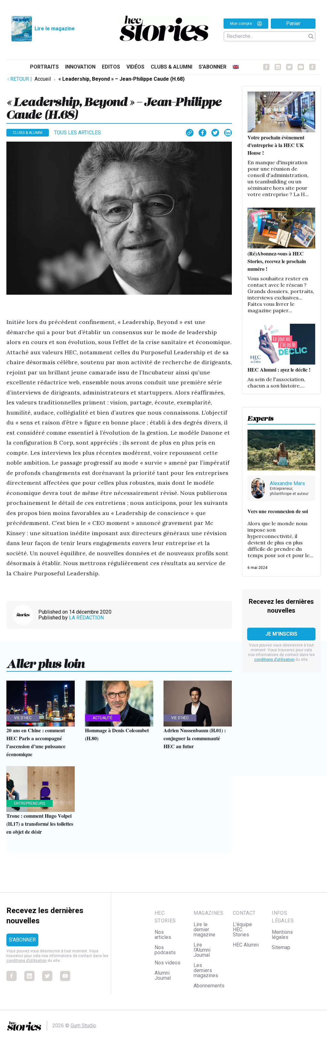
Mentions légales (282, 934)
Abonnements (209, 986)
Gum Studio (83, 1026)
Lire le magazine (54, 29)
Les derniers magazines (206, 970)
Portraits (44, 67)
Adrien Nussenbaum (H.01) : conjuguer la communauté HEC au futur (195, 738)
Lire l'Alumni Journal (202, 950)
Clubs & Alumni (171, 67)
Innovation (80, 67)
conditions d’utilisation (274, 659)
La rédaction (86, 618)
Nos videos (167, 963)
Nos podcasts (165, 950)
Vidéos (135, 67)
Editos (111, 67)
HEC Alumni (246, 945)
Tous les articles (77, 132)
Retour (21, 79)
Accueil (42, 79)
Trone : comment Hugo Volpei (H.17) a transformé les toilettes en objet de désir (39, 823)
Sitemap (281, 947)
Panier (293, 23)
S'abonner (212, 67)
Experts (260, 416)
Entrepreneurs (29, 803)
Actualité (102, 718)
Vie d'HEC (23, 718)
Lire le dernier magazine (204, 929)
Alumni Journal (163, 975)
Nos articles (163, 934)
